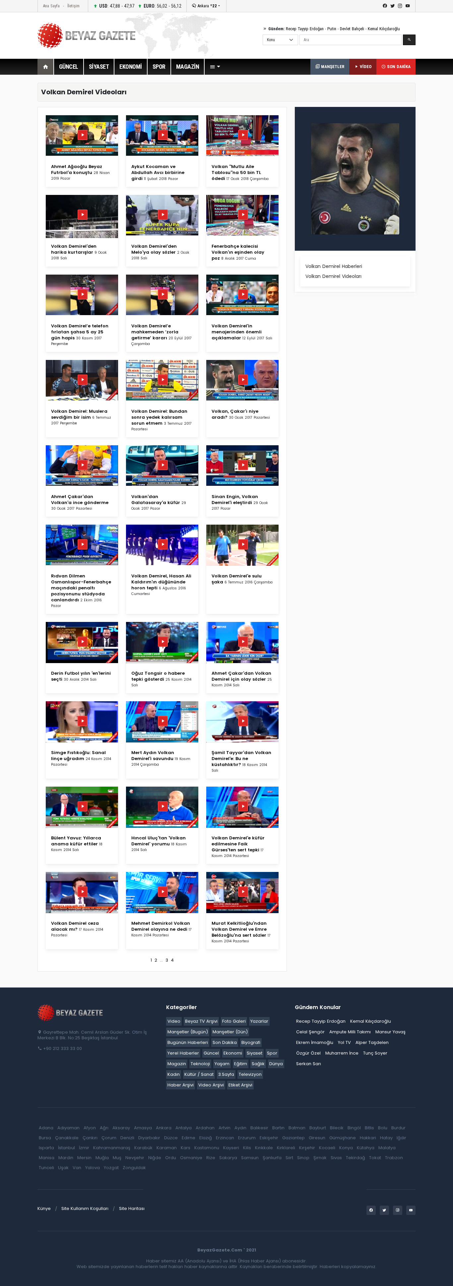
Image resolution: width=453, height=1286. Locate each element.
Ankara (206, 5)
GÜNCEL (68, 66)
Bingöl (354, 1128)
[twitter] (392, 6)
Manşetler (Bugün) (187, 1032)
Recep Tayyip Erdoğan (305, 28)
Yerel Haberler (183, 1053)
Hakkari (368, 1138)
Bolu (382, 1128)
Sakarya (228, 1158)
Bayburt (317, 1128)
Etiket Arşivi (240, 1085)
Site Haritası (132, 1208)
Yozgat (111, 1167)
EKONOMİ (130, 66)
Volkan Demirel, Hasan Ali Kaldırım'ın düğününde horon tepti (161, 582)
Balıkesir (259, 1128)
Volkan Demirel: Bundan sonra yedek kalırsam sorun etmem (159, 417)
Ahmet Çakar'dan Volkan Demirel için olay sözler (241, 676)
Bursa (45, 1138)
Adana (46, 1128)
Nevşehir (134, 1158)
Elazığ (205, 1138)
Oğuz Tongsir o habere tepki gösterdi (158, 676)
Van (77, 1167)
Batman (297, 1128)
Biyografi (250, 1042)
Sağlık (258, 1064)
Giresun (317, 1138)
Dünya (276, 1064)
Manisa (46, 1158)
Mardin (65, 1158)
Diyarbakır (149, 1138)
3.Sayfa (226, 1074)
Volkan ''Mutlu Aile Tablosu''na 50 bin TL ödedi (236, 172)
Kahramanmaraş (111, 1148)
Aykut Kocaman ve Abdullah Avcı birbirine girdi (157, 172)
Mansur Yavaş (390, 1032)
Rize (210, 1158)
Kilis (247, 1148)
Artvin (224, 1128)
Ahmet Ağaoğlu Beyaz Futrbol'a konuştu (76, 169)
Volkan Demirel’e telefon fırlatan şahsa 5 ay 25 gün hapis (79, 332)
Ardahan (205, 1128)
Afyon (90, 1128)
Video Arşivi (211, 1085)
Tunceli (46, 1167)
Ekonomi (233, 1053)
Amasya (143, 1128)
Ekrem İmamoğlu (314, 1042)
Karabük (143, 1148)
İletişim (73, 5)
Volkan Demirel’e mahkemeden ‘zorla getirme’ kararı (154, 332)
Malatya (387, 1148)
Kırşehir (307, 1148)
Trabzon (394, 1158)
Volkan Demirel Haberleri (333, 266)
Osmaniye (191, 1158)
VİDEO (364, 66)
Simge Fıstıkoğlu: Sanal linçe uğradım (78, 755)
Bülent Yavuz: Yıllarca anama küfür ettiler (76, 841)
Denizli (127, 1138)
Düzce (171, 1138)
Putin (331, 28)
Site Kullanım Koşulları (84, 1208)
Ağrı (104, 1128)
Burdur (398, 1128)
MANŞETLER (332, 66)
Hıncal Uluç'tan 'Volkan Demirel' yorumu (158, 841)
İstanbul (66, 1148)
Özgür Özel (308, 1053)
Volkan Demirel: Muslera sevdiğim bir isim (79, 414)
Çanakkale (67, 1138)
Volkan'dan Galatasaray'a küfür (156, 499)
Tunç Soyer (375, 1053)
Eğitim (240, 1064)
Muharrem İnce (341, 1053)
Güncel (211, 1053)
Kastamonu (206, 1148)
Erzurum (247, 1138)
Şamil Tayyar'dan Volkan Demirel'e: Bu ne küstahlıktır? (241, 758)
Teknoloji (200, 1064)
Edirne (188, 1138)
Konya (346, 1148)
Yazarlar (259, 1021)
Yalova (92, 1167)
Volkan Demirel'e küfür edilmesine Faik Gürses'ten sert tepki (238, 844)
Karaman (167, 1148)
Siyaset (254, 1053)
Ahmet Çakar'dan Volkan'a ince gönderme (79, 499)
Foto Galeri (234, 1021)
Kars (185, 1148)
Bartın (278, 1128)
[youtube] (407, 6)
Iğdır (401, 1138)
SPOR (159, 66)
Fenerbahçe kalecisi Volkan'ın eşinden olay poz (238, 252)
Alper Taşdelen (372, 1042)
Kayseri (231, 1148)
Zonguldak (134, 1167)
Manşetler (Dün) (230, 1032)
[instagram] (400, 6)
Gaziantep (293, 1138)
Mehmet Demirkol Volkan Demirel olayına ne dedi (160, 926)
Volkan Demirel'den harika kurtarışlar (74, 249)
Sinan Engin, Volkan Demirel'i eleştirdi (235, 499)
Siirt (289, 1158)
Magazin (176, 1064)
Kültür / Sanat (199, 1074)
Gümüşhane (342, 1138)
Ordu (170, 1158)
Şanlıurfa (272, 1158)
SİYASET (99, 66)
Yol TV (344, 1042)
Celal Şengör (310, 1032)
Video (173, 1021)
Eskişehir (269, 1138)
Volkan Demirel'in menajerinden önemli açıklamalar (237, 332)
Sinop (303, 1158)
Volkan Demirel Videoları (333, 276)
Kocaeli (327, 1148)
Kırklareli (286, 1148)
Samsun (250, 1158)
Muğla (102, 1158)
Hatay (386, 1138)
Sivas (336, 1158)
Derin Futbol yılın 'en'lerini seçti (81, 676)
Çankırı (90, 1138)
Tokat (375, 1158)
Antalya (183, 1128)
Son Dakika (225, 1042)
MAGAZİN (187, 66)
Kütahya (365, 1148)
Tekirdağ (355, 1158)
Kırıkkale (264, 1148)
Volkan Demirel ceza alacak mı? (75, 926)
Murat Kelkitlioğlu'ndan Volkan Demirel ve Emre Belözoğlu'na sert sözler (240, 929)
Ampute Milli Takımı (350, 1032)
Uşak (63, 1167)
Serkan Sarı (308, 1064)
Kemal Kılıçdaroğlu (384, 28)
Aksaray (121, 1128)
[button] (215, 67)
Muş (117, 1158)
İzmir (84, 1148)
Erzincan (225, 1138)
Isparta (46, 1148)
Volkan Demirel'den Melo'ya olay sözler (154, 249)
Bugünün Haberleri (187, 1042)
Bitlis (369, 1128)
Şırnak (320, 1158)
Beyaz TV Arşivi (201, 1021)
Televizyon (250, 1074)
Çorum (108, 1138)
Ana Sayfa (51, 5)
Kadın (173, 1074)
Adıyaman (68, 1128)
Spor (272, 1053)
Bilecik (337, 1128)
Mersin (84, 1158)
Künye (44, 1208)
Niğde (154, 1158)
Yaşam (222, 1064)
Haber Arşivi (180, 1085)
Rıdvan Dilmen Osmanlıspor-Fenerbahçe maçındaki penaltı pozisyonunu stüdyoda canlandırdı (81, 588)
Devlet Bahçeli (352, 28)
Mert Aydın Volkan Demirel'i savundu (153, 755)
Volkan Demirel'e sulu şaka (237, 579)
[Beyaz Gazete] (70, 1012)
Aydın (240, 1128)
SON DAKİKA (398, 66)
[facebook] (384, 6)
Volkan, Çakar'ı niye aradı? (235, 414)
